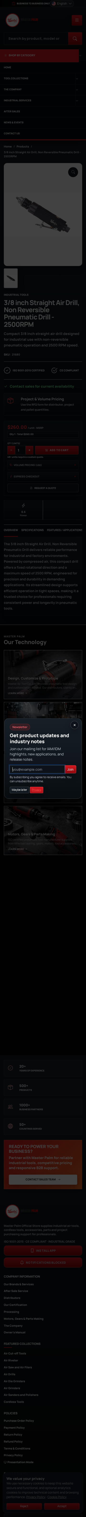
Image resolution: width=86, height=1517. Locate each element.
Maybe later (19, 790)
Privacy (36, 790)
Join (70, 769)
